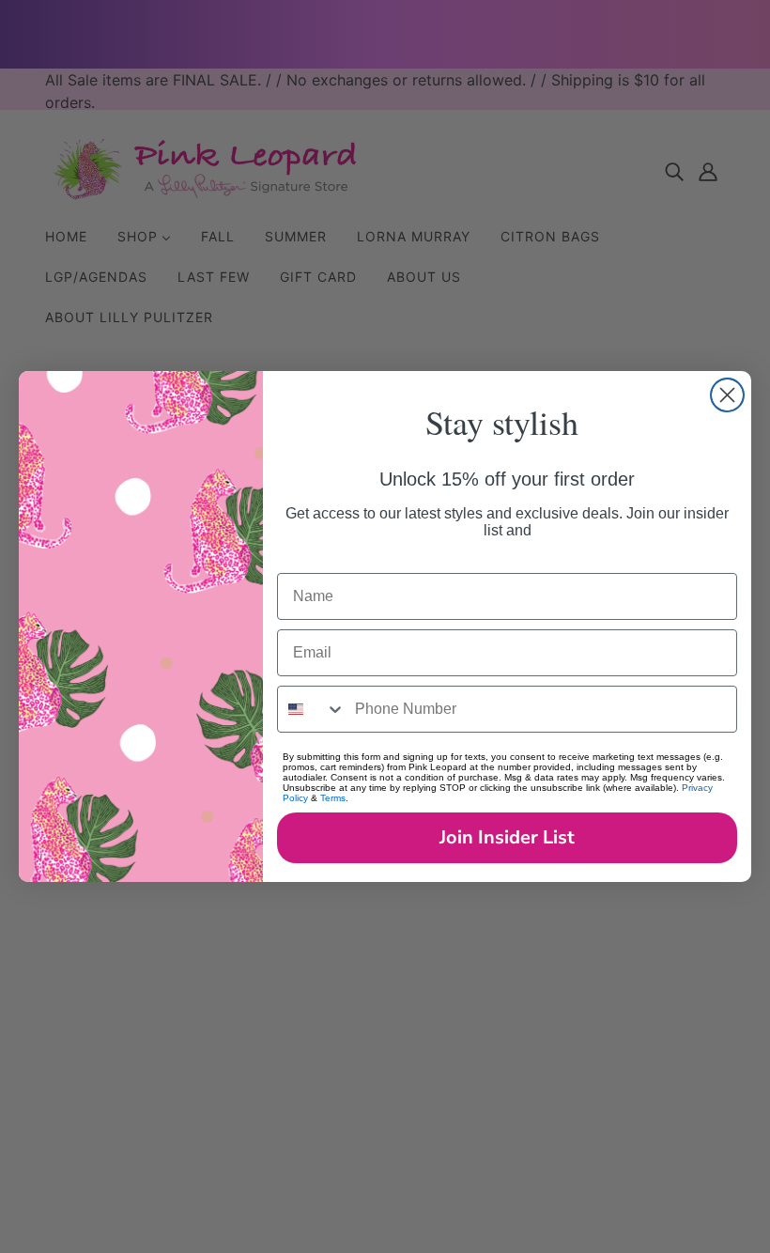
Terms (333, 798)
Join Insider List (507, 837)
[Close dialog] (727, 395)
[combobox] (312, 709)
